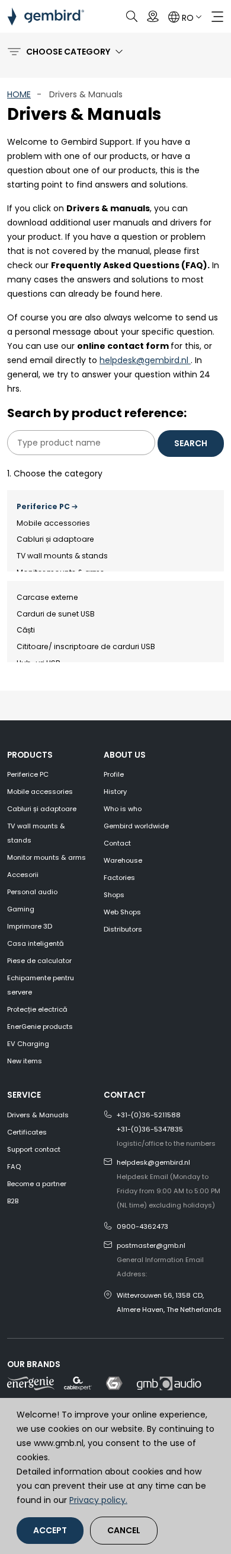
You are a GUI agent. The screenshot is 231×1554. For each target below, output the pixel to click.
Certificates (27, 1132)
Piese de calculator (39, 960)
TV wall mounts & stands (62, 556)
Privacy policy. (98, 1500)
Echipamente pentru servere (40, 985)
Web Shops (122, 912)
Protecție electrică (37, 1009)
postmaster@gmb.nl (151, 1245)
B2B (12, 1201)
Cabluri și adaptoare (55, 539)
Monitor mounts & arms (46, 857)
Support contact (33, 1149)
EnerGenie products (40, 1026)
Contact (117, 843)
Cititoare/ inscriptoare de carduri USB (86, 646)
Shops (114, 895)
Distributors (123, 929)
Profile (114, 774)
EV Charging (28, 1043)
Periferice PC (43, 506)
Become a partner (36, 1183)
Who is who (123, 808)
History (115, 791)
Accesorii (22, 874)
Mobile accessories (53, 523)
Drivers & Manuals (38, 1115)
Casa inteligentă (35, 943)
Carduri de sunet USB (56, 614)
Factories (119, 877)
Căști (26, 630)
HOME (19, 94)
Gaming (20, 909)
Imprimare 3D (29, 926)
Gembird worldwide (136, 826)
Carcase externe (47, 597)
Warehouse (123, 860)
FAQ (14, 1166)
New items (24, 1061)
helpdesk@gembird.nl (145, 360)
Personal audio (32, 892)
